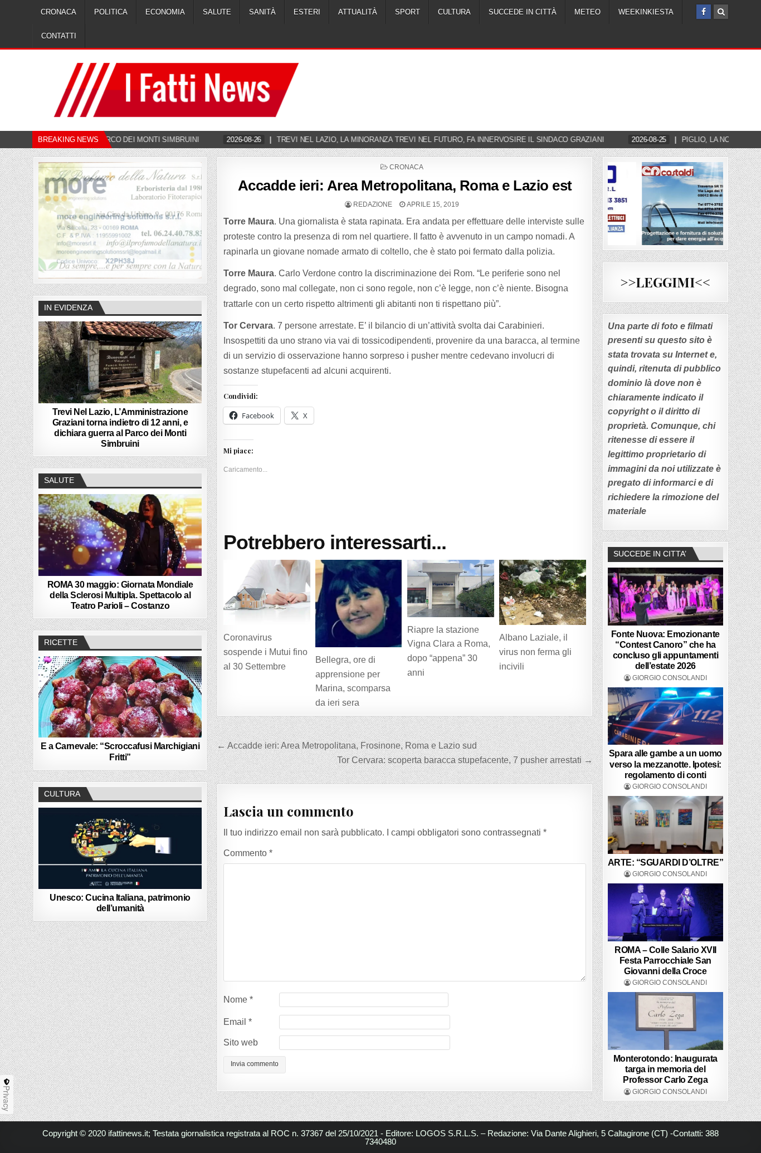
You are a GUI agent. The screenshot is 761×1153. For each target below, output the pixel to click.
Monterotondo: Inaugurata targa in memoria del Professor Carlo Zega (665, 1069)
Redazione (372, 204)
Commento (247, 853)
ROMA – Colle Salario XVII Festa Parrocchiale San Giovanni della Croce (665, 960)
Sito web (240, 1042)
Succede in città (523, 12)
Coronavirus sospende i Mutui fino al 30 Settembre (265, 652)
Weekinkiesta (646, 12)
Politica (111, 12)
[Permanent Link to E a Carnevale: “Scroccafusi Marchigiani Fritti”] (120, 696)
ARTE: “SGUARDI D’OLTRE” (666, 862)
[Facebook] (703, 11)
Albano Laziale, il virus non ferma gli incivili (535, 652)
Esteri (307, 12)
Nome (238, 999)
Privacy (6, 1098)
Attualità (357, 12)
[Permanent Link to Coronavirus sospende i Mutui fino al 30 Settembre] (266, 592)
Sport (407, 12)
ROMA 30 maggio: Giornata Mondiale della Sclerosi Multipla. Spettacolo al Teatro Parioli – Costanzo (120, 595)
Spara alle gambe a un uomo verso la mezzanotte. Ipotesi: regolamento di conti (665, 764)
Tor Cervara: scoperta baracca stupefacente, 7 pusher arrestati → (465, 760)
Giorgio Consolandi (669, 678)
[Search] (721, 11)
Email (237, 1022)
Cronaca (58, 12)
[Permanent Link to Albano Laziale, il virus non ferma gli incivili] (542, 592)
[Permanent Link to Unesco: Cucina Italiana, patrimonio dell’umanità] (120, 848)
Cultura (454, 12)
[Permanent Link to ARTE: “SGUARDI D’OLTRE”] (666, 825)
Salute (217, 12)
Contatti (58, 36)
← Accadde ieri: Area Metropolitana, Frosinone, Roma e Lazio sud (347, 745)
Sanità (262, 12)
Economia (165, 12)
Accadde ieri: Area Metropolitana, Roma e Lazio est (405, 185)
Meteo (587, 12)
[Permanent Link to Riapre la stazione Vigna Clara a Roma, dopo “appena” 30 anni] (450, 588)
